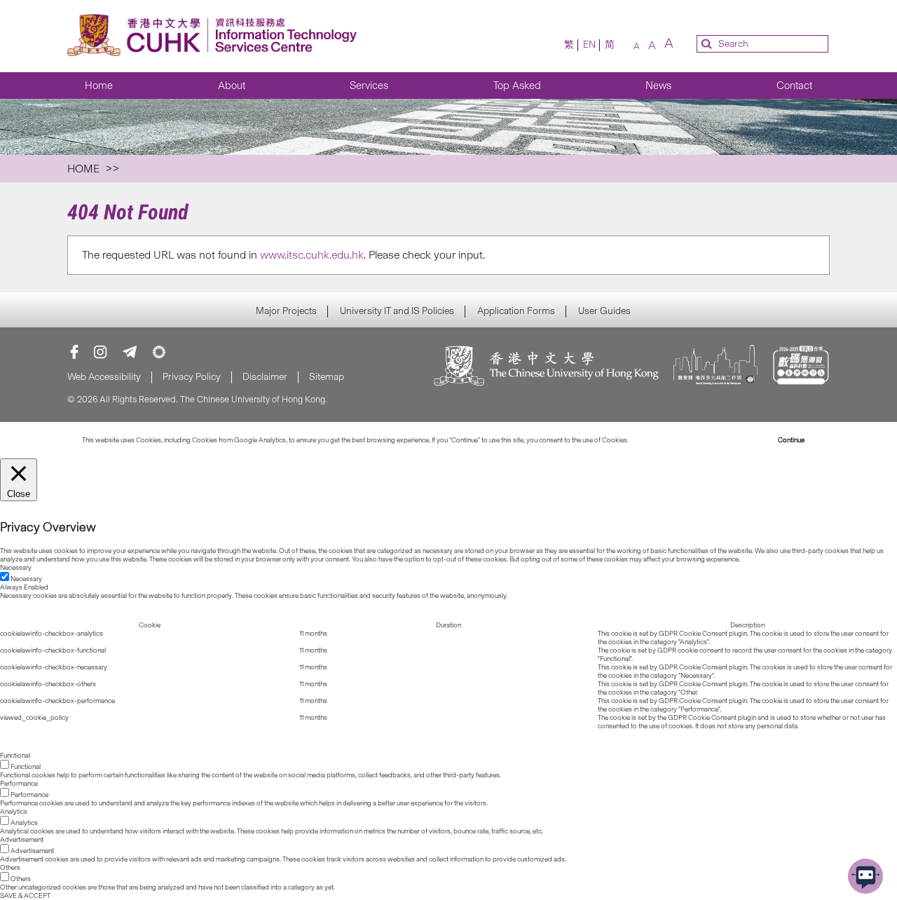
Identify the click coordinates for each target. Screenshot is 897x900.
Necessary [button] (16, 568)
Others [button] (10, 868)
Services (369, 85)
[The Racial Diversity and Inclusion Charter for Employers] (715, 367)
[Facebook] (74, 352)
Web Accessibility (104, 377)
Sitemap (326, 377)
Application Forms (516, 311)
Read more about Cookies (669, 440)
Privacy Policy (192, 377)
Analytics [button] (13, 811)
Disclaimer (264, 377)
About (231, 85)
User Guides (604, 311)
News (658, 85)
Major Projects (286, 311)
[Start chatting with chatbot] (865, 876)
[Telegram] (130, 352)
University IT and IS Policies (397, 311)
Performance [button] (19, 783)
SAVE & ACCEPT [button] (25, 896)
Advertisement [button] (21, 840)
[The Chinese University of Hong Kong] (546, 367)
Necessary (26, 579)
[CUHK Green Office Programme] (159, 352)
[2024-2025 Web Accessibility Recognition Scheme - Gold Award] (801, 367)
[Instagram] (100, 352)
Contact (794, 85)
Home (99, 85)
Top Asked (517, 85)
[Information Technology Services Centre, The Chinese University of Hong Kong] (216, 36)
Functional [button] (15, 755)
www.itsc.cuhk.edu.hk (312, 254)
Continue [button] (791, 440)
